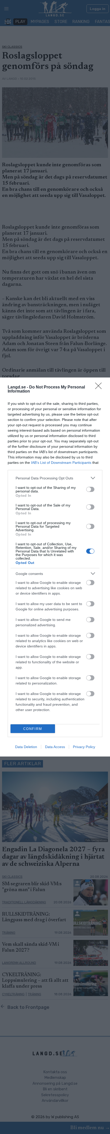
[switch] (90, 489)
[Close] (100, 387)
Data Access (55, 747)
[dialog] (55, 567)
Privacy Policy (84, 747)
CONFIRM (32, 729)
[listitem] (55, 478)
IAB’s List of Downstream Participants (61, 462)
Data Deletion (26, 747)
